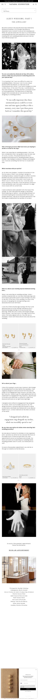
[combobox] (22, 683)
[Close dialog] (36, 669)
